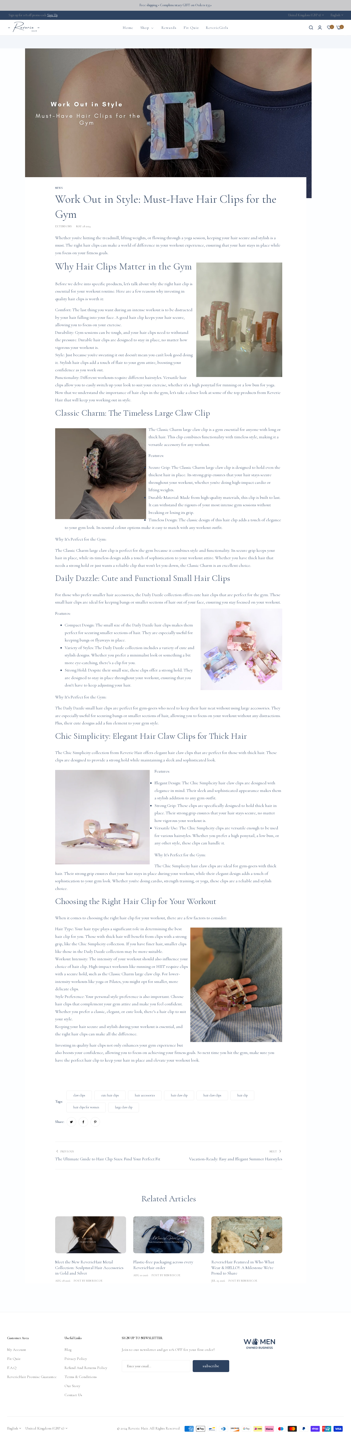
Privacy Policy (75, 1358)
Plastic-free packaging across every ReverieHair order (163, 1264)
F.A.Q (11, 1367)
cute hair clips (110, 1095)
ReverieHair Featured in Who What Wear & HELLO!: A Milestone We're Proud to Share (242, 1267)
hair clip (242, 1095)
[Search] (311, 27)
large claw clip (123, 1107)
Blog (67, 1349)
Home (29, 42)
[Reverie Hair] (24, 27)
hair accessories (145, 1095)
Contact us (73, 1395)
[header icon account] (320, 27)
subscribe (211, 1365)
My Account (16, 1349)
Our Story (72, 1385)
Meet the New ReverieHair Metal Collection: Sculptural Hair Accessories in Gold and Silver (89, 1267)
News (40, 42)
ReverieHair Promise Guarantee (32, 1376)
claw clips (79, 1095)
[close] (345, 35)
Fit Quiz (13, 1358)
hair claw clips (212, 1095)
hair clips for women (86, 1107)
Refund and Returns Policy (85, 1367)
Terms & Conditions (80, 1376)
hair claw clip (179, 1095)
